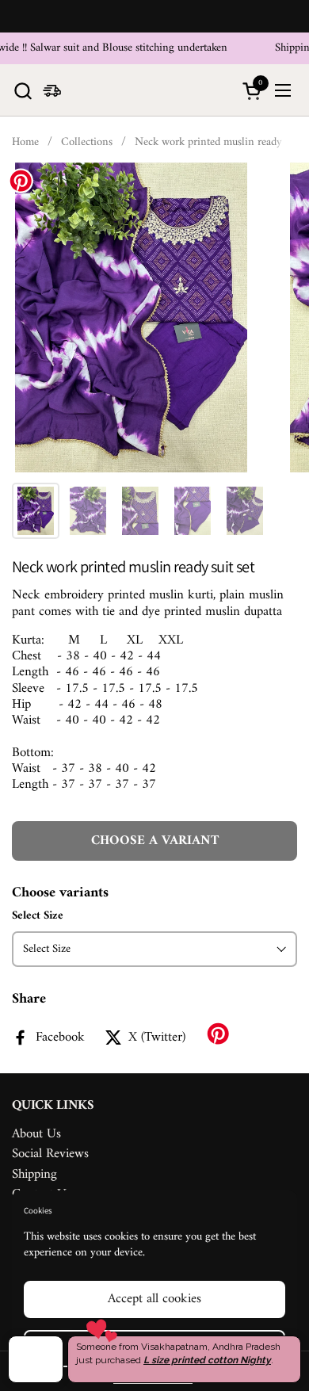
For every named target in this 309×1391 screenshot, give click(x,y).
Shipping (34, 1175)
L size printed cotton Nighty (207, 1360)
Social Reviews (50, 1154)
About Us (36, 1134)
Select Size (37, 916)
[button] (22, 91)
